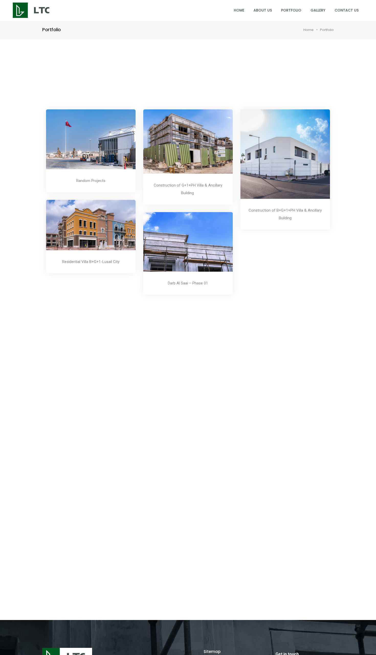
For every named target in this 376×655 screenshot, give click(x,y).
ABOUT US (262, 10)
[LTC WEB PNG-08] (278, 158)
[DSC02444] (84, 229)
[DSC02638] (84, 143)
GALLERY (318, 10)
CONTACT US (347, 10)
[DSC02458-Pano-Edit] (181, 145)
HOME (239, 10)
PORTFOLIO (291, 10)
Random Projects (90, 180)
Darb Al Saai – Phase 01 (188, 283)
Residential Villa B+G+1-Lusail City (90, 261)
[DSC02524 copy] (181, 246)
